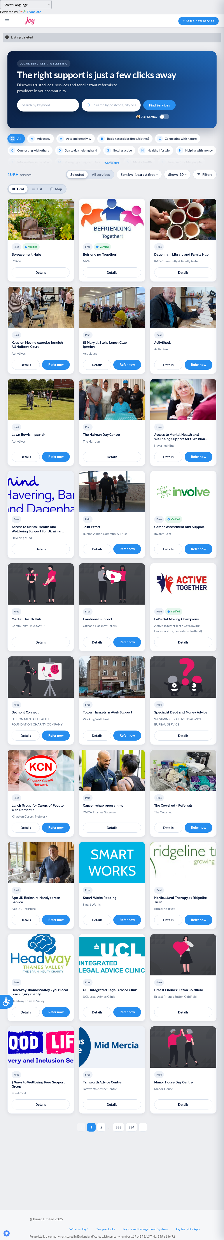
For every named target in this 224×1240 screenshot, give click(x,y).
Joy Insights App (187, 1229)
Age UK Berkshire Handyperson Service (36, 900)
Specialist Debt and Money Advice (180, 712)
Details (40, 272)
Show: (177, 174)
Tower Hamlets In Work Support (107, 712)
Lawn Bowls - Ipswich (28, 435)
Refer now (56, 364)
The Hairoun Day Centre (101, 435)
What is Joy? (78, 1229)
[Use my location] (88, 105)
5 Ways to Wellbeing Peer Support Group (38, 1084)
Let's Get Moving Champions (176, 619)
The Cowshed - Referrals (173, 805)
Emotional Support (97, 619)
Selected (77, 174)
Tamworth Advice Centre (102, 1082)
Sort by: (139, 174)
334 (131, 1127)
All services (101, 174)
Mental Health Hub (26, 619)
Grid (20, 189)
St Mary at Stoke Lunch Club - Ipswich (106, 345)
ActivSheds (162, 343)
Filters (207, 174)
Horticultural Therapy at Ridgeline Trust (181, 900)
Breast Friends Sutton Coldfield (178, 990)
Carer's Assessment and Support (179, 527)
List (39, 189)
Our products (105, 1229)
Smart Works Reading (100, 898)
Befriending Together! (100, 254)
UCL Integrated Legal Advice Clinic (110, 990)
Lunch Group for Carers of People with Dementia (38, 808)
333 (118, 1127)
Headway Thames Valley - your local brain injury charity (40, 992)
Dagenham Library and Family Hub (181, 254)
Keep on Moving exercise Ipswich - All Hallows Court (38, 345)
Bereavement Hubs (26, 254)
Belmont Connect (25, 712)
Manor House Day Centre (173, 1082)
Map (58, 189)
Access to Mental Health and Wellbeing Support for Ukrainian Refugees (179, 437)
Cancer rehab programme (103, 805)
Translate (34, 12)
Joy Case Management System (145, 1229)
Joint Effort (91, 527)
